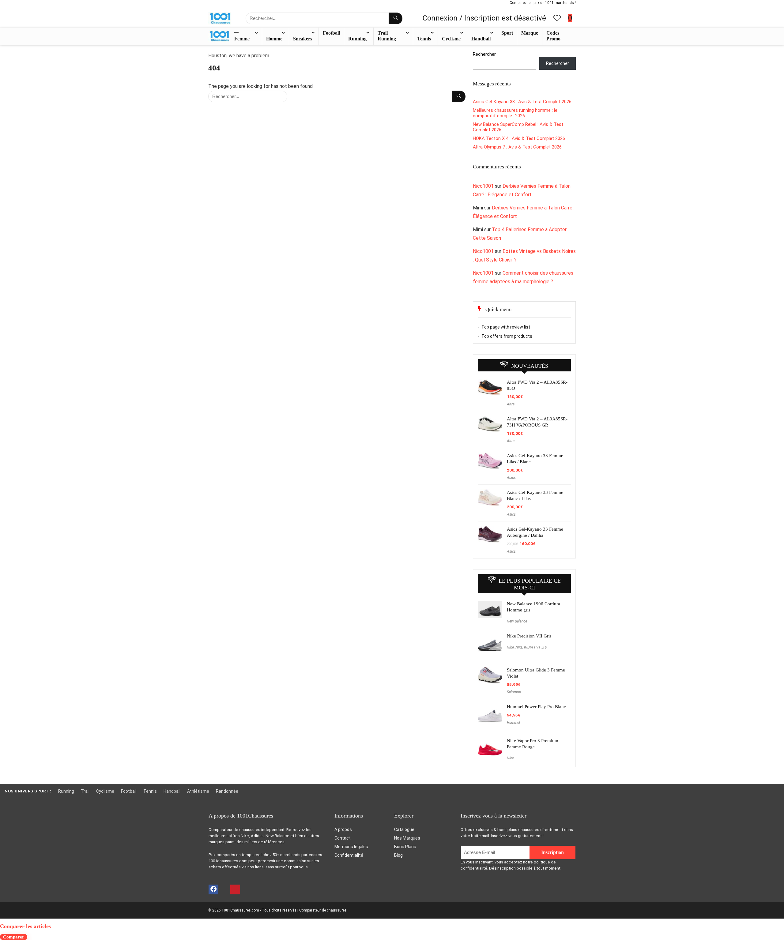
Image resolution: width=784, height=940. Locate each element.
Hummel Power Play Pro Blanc (536, 706)
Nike (510, 647)
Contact (342, 838)
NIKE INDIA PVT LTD (531, 647)
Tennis (424, 38)
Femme (242, 38)
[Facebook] (213, 889)
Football (331, 33)
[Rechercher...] (395, 18)
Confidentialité (348, 855)
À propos (343, 829)
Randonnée (227, 791)
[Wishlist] (557, 18)
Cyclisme (451, 38)
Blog (398, 855)
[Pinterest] (235, 889)
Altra (510, 404)
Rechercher (484, 54)
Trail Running (387, 35)
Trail (85, 791)
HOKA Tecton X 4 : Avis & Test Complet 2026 (519, 138)
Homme (274, 38)
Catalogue (404, 829)
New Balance (517, 621)
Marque (529, 33)
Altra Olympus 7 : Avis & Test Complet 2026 (517, 147)
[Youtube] (224, 889)
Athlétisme (198, 791)
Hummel (513, 722)
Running (357, 38)
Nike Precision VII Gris (529, 636)
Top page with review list (505, 327)
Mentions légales (351, 846)
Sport (507, 33)
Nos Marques (407, 838)
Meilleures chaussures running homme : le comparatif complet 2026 (515, 112)
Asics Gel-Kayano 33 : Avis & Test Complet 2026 (522, 101)
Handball (481, 38)
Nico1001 (483, 186)
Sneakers (302, 38)
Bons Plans (405, 846)
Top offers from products (506, 336)
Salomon (514, 692)
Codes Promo (553, 35)
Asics (511, 478)
